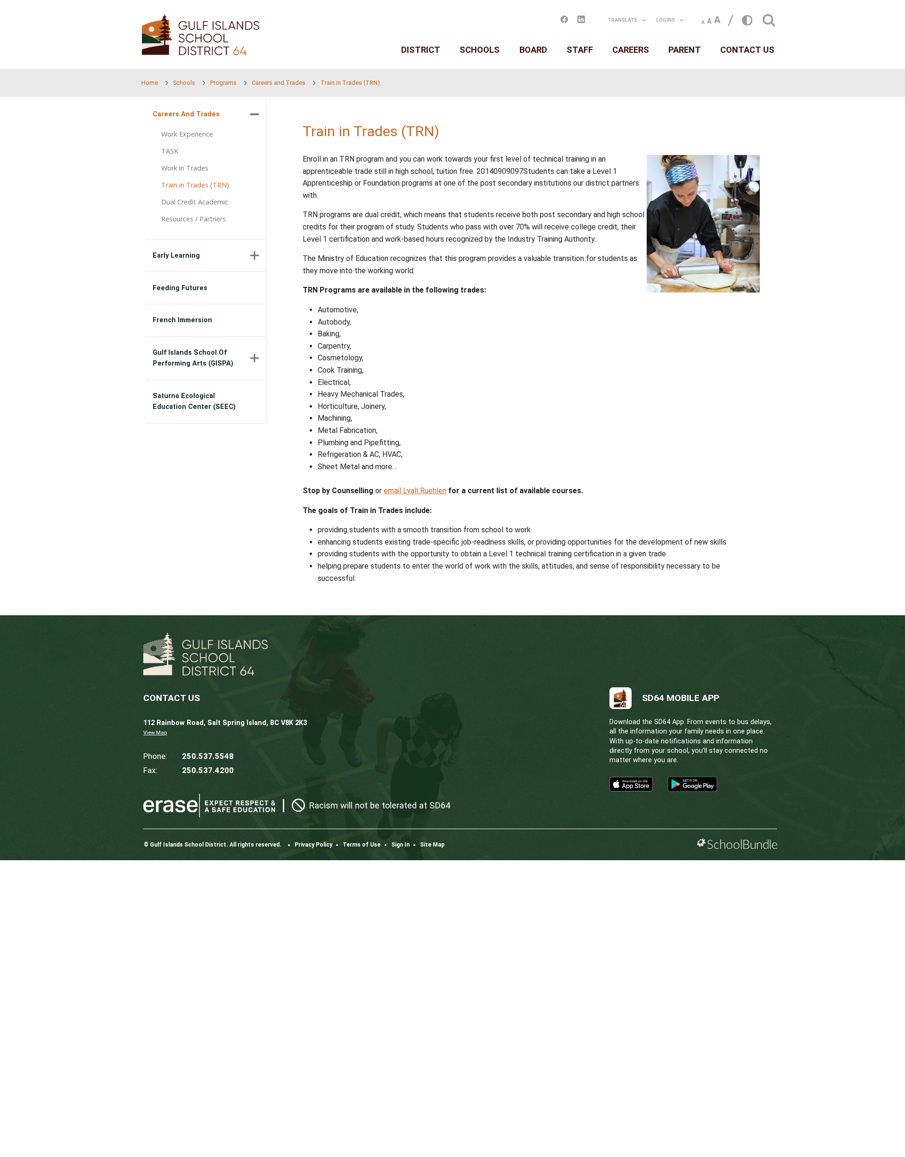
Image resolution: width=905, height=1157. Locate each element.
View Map (155, 733)
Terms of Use (361, 844)
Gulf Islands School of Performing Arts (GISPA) (193, 358)
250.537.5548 (208, 756)
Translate (622, 20)
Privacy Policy (313, 844)
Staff (580, 50)
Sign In (400, 844)
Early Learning (176, 256)
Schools (480, 50)
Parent (684, 50)
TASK (169, 151)
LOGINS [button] (665, 20)
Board (533, 50)
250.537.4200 (208, 770)
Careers (630, 50)
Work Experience (187, 134)
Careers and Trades (186, 114)
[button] (769, 17)
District (420, 50)
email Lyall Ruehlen (415, 490)
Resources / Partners (193, 218)
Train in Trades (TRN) (195, 184)
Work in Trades (184, 167)
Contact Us (747, 50)
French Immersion (182, 320)
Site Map (432, 844)
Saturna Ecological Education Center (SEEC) (194, 401)
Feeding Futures (180, 288)
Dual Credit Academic (194, 201)
